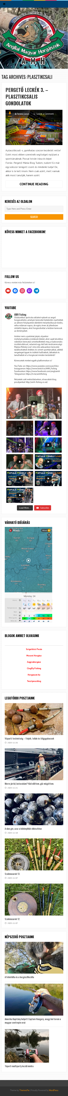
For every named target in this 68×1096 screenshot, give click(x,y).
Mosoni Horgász (34, 655)
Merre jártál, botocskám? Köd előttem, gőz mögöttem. (29, 783)
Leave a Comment (45, 113)
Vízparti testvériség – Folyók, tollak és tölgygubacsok (29, 738)
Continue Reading (41, 185)
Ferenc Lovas (23, 113)
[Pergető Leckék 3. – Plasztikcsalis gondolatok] (34, 127)
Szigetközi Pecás (34, 649)
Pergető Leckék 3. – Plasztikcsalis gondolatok (27, 96)
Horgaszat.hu (34, 674)
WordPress (53, 1090)
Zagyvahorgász (34, 662)
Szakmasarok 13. (12, 873)
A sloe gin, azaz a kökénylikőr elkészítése (23, 828)
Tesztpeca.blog (34, 681)
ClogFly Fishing (34, 668)
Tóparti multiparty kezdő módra (19, 1066)
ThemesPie (24, 1090)
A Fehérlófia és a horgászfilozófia (19, 977)
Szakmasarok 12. (12, 919)
